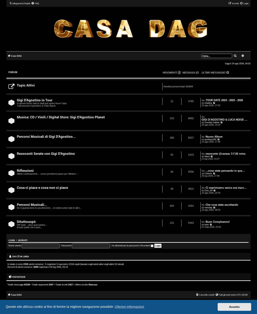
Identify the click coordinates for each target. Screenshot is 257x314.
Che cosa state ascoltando (222, 204)
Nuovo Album (214, 136)
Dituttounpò (26, 221)
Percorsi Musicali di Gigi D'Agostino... (46, 136)
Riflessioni (25, 170)
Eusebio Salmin (212, 122)
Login (11, 240)
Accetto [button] (234, 306)
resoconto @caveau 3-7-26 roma (225, 153)
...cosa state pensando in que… (225, 170)
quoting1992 (210, 139)
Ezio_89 (208, 190)
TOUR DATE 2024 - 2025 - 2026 (224, 100)
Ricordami (145, 245)
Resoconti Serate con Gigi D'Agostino (46, 153)
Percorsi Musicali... (32, 204)
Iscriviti (22, 240)
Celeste (208, 173)
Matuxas (93, 284)
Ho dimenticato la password (125, 245)
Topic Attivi (26, 85)
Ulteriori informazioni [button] (129, 306)
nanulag (208, 207)
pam (207, 224)
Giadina (208, 103)
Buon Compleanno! (218, 221)
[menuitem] (35, 3)
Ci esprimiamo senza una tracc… (226, 187)
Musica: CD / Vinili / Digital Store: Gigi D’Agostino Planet (61, 117)
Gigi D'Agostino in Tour (34, 100)
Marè (207, 156)
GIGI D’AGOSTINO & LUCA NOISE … (224, 119)
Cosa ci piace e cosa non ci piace (42, 187)
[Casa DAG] (130, 28)
